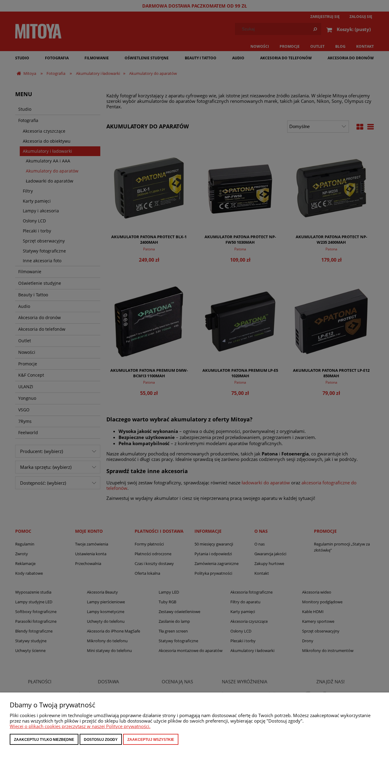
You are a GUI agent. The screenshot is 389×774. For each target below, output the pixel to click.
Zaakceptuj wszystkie (150, 739)
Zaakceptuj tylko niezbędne (44, 739)
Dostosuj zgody (101, 739)
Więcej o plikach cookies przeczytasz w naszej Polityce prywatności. (80, 726)
